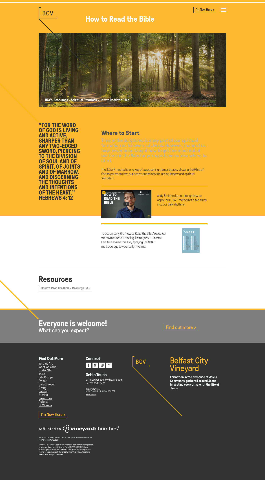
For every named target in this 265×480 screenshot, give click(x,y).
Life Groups (46, 377)
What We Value (48, 367)
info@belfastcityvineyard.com (105, 379)
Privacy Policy (91, 394)
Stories (43, 394)
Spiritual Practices (84, 99)
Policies (43, 401)
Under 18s (45, 370)
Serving (43, 391)
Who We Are (46, 363)
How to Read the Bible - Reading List (64, 288)
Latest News (46, 384)
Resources (61, 99)
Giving (43, 387)
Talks (42, 374)
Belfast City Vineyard (189, 364)
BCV (47, 99)
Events (43, 380)
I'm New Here (203, 9)
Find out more (179, 327)
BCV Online (45, 405)
